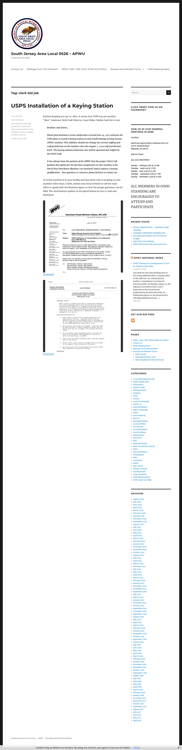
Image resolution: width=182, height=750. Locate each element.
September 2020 (140, 614)
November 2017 (139, 701)
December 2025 (139, 519)
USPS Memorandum (141, 477)
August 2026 (138, 499)
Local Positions (139, 432)
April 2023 (137, 575)
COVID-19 (137, 404)
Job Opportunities (140, 421)
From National (17, 120)
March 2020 (138, 625)
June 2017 (137, 715)
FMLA (135, 413)
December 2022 (139, 586)
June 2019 (137, 648)
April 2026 (137, 507)
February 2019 (139, 659)
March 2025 (138, 538)
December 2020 (139, 611)
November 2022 (140, 589)
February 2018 (139, 692)
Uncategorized (139, 471)
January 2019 (138, 662)
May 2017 (137, 718)
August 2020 (138, 617)
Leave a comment (19, 138)
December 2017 (139, 698)
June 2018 (137, 681)
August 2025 (138, 524)
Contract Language (141, 401)
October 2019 (138, 636)
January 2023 (138, 583)
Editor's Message (140, 410)
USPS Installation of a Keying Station (62, 105)
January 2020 (138, 631)
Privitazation (138, 455)
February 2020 (139, 628)
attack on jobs (139, 387)
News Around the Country (144, 446)
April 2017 (137, 720)
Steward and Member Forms (125, 69)
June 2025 (137, 530)
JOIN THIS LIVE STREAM (143, 241)
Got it (137, 747)
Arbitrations (138, 385)
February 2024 (139, 566)
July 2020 (137, 620)
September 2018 (140, 673)
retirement (137, 460)
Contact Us (17, 69)
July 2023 (137, 569)
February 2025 (139, 541)
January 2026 (138, 516)
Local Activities (139, 424)
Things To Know (140, 469)
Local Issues (138, 427)
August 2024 (138, 555)
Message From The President (42, 69)
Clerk (135, 396)
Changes (136, 393)
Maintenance (138, 435)
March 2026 (138, 510)
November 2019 (139, 634)
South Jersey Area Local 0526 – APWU (48, 53)
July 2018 (137, 678)
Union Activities (140, 474)
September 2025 (140, 521)
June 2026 (137, 505)
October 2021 (138, 606)
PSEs (135, 457)
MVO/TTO (137, 438)
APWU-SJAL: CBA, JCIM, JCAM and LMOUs (84, 69)
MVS (135, 441)
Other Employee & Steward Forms (149, 360)
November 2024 (140, 549)
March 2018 (138, 690)
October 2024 (138, 552)
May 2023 (137, 572)
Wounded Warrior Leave (145, 357)
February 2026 (139, 513)
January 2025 (138, 544)
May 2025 (137, 533)
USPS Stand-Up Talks (142, 480)
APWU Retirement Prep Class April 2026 (150, 244)
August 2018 (138, 676)
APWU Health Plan (141, 382)
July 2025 (137, 527)
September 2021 (140, 608)
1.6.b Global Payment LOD (144, 379)
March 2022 (138, 597)
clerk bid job (16, 124)
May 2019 (137, 650)
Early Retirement (140, 407)
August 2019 (138, 642)
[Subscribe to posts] (133, 320)
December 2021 (139, 603)
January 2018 (138, 695)
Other (135, 449)
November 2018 (139, 667)
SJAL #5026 (138, 466)
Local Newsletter (140, 429)
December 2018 (139, 664)
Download (48, 274)
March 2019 (138, 656)
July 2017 (137, 712)
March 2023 (138, 578)
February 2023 (139, 580)
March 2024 (138, 563)
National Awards (140, 443)
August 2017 (138, 709)
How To (136, 418)
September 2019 (140, 639)
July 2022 (137, 594)
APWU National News (148, 258)
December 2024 (139, 547)
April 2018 (137, 687)
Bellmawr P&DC (139, 390)
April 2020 (137, 622)
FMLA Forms (140, 354)
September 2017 (140, 706)
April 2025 (137, 535)
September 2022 (140, 592)
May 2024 (137, 558)
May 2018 (137, 684)
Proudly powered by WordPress (59, 738)
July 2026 (137, 502)
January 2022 (138, 600)
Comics (136, 399)
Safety (135, 463)
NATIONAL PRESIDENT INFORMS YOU (149, 233)
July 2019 (137, 645)
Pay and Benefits (140, 452)
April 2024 (137, 561)
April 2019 (137, 653)
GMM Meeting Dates (159, 69)
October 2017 (138, 704)
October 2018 (138, 670)
